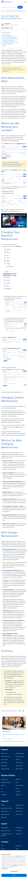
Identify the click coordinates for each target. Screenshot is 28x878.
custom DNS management (11, 574)
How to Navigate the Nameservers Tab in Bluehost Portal (14, 741)
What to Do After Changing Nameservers (10, 41)
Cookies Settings (13, 871)
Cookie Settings (19, 827)
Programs (4, 801)
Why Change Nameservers (7, 43)
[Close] (26, 852)
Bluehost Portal (13, 244)
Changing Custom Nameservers (8, 40)
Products (4, 750)
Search (20, 7)
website (22, 681)
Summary (4, 45)
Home (2, 11)
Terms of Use (18, 856)
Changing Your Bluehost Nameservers (9, 38)
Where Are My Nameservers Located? (9, 36)
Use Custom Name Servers (8, 738)
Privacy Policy (14, 865)
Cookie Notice (4, 868)
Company (4, 842)
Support (4, 824)
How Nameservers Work (7, 35)
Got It (14, 875)
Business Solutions (8, 775)
